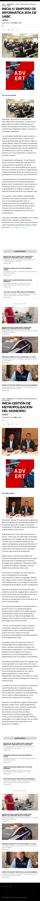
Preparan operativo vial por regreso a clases (17, 269)
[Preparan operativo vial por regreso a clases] (20, 345)
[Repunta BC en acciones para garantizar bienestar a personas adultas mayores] (20, 315)
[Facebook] (4, 30)
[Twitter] (8, 30)
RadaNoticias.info (11, 26)
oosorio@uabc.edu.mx (18, 227)
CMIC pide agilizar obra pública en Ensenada (19, 292)
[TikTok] (8, 886)
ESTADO (5, 255)
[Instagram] (5, 886)
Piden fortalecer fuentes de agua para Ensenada (17, 280)
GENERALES (10, 4)
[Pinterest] (12, 30)
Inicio (3, 4)
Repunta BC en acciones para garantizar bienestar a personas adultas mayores (18, 257)
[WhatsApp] (16, 30)
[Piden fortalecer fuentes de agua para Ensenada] (20, 373)
